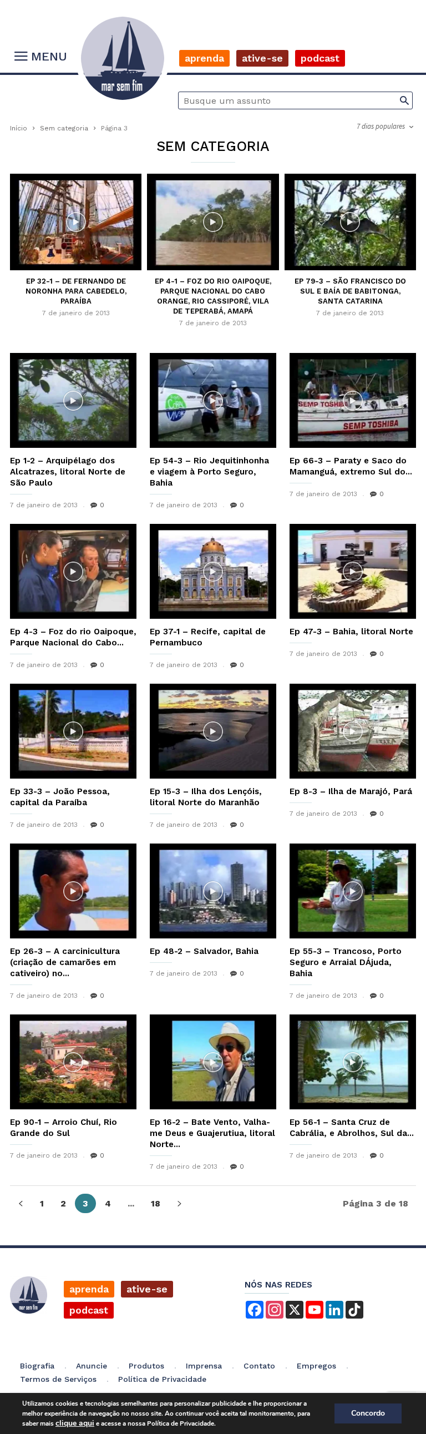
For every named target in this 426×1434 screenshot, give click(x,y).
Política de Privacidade (162, 1379)
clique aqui (74, 1423)
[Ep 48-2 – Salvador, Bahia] (213, 891)
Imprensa (204, 1365)
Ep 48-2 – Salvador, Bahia (204, 951)
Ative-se (262, 58)
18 (155, 1203)
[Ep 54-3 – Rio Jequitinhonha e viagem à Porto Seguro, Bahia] (213, 400)
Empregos (316, 1365)
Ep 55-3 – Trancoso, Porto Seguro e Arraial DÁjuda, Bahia (346, 962)
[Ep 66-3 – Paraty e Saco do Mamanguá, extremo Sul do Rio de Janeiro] (353, 400)
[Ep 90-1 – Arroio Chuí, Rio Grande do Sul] (73, 1061)
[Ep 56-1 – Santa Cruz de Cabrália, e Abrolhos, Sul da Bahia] (353, 1061)
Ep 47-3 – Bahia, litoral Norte (351, 632)
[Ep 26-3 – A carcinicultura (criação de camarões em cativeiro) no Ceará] (73, 891)
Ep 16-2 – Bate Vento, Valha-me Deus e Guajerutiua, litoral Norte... (212, 1133)
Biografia (37, 1365)
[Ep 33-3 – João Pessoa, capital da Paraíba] (73, 731)
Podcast (320, 58)
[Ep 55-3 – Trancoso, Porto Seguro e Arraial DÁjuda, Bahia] (353, 891)
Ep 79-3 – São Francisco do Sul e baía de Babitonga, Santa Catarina (350, 291)
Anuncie (91, 1365)
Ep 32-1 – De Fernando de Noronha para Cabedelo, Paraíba (76, 291)
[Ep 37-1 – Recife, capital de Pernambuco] (213, 571)
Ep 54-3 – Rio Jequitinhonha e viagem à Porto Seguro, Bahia (209, 472)
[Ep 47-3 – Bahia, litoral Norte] (353, 571)
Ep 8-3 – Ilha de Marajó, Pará (351, 791)
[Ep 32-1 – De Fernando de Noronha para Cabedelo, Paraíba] (75, 223)
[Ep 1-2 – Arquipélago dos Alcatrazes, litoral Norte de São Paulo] (73, 400)
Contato (259, 1365)
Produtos (146, 1365)
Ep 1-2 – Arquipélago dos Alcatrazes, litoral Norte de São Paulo (67, 472)
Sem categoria (64, 128)
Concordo (368, 1413)
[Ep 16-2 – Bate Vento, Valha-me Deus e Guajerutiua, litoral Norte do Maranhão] (213, 1061)
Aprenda (204, 58)
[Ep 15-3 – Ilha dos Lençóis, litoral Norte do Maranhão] (213, 731)
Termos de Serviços (58, 1379)
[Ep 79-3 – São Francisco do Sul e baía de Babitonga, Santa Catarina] (350, 223)
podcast (88, 1310)
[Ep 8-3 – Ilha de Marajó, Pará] (353, 731)
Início (18, 128)
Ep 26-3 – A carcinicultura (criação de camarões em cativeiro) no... (65, 962)
